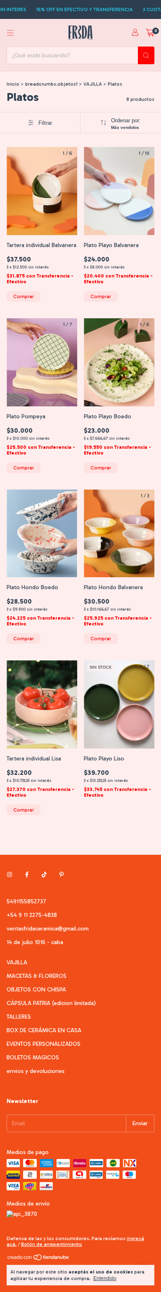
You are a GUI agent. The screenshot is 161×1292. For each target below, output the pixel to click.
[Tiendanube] (39, 1259)
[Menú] (10, 33)
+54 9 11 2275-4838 (32, 915)
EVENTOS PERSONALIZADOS (43, 1043)
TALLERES (19, 1016)
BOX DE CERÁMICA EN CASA (44, 1030)
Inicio (13, 84)
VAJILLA (92, 84)
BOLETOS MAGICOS (33, 1057)
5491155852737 (26, 901)
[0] (150, 33)
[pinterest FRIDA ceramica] (61, 874)
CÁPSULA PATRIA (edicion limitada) (51, 1003)
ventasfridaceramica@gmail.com (48, 928)
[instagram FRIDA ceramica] (9, 874)
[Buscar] (146, 55)
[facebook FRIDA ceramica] (27, 874)
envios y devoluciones (35, 1071)
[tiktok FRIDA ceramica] (44, 874)
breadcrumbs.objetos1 (51, 84)
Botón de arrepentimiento (51, 1244)
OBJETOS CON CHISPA (36, 989)
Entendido (104, 1278)
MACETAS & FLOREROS (36, 975)
